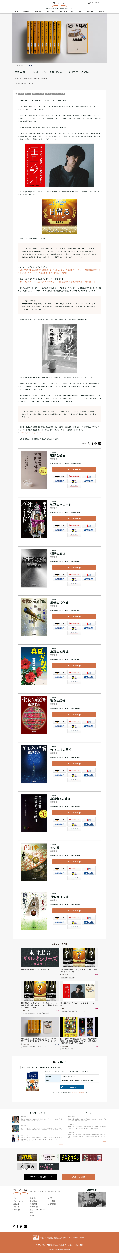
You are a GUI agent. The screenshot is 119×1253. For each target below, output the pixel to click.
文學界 (50, 1198)
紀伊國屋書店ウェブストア (59, 481)
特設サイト (90, 11)
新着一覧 (33, 1198)
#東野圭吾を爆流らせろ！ (28, 1013)
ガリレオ (47, 94)
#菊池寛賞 (70, 1049)
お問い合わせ (17, 1210)
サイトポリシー (18, 1198)
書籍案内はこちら (41, 1177)
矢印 (61, 1144)
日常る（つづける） (37, 94)
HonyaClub (89, 481)
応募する (68, 1087)
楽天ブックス (74, 476)
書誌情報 (101, 11)
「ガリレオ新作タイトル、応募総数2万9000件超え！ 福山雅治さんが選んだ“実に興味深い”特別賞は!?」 (56, 282)
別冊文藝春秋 (52, 1204)
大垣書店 (74, 486)
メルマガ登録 (78, 1176)
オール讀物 (51, 1201)
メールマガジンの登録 (77, 1092)
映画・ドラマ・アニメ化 (66, 11)
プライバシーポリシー (20, 1201)
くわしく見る (73, 469)
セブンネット (89, 476)
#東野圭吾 (38, 1013)
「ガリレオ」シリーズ (58, 94)
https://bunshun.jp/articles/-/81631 (35, 433)
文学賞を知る (50, 11)
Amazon (59, 476)
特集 (80, 11)
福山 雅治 (28, 94)
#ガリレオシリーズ (80, 1011)
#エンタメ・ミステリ (27, 83)
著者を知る (26, 11)
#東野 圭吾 (71, 977)
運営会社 (16, 1204)
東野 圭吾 (21, 94)
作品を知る (38, 11)
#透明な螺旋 (64, 977)
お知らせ (16, 1207)
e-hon (74, 481)
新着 (16, 11)
